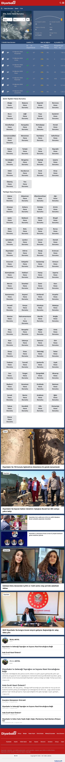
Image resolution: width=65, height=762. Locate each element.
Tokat (55, 353)
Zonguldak (40, 375)
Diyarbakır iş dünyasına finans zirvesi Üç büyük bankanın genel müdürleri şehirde (46, 534)
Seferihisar (55, 138)
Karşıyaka (25, 127)
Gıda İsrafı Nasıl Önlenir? (14, 685)
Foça (40, 116)
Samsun (40, 343)
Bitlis (10, 231)
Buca (10, 116)
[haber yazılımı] (58, 761)
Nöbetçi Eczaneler (50, 733)
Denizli (55, 242)
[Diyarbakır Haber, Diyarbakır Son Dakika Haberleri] (9, 733)
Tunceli (25, 364)
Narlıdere (40, 138)
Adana (10, 198)
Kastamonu (9, 296)
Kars (55, 286)
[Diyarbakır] (32, 488)
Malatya (55, 307)
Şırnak (10, 397)
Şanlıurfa (40, 364)
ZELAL (14, 639)
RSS (16, 756)
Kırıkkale (40, 386)
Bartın (25, 397)
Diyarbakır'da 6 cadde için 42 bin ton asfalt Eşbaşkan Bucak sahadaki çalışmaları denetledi (44, 518)
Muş (10, 332)
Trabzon (10, 364)
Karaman (24, 386)
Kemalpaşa (40, 127)
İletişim (25, 733)
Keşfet (16, 741)
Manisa (10, 318)
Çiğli (25, 116)
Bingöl (55, 220)
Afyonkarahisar (40, 198)
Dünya (56, 741)
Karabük (25, 408)
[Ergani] (32, 447)
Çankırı (25, 242)
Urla (40, 151)
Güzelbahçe (9, 127)
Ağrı (55, 198)
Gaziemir (55, 116)
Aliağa (10, 105)
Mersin (10, 286)
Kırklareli (40, 296)
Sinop (10, 353)
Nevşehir (24, 332)
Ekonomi (43, 741)
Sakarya (25, 343)
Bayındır (40, 105)
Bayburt (10, 386)
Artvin (55, 209)
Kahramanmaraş (25, 319)
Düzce (10, 419)
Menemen (25, 138)
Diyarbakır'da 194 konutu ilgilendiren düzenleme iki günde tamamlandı (31, 467)
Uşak (55, 364)
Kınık (40, 173)
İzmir (16, 8)
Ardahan (40, 397)
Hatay (40, 275)
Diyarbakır (10, 253)
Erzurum (9, 264)
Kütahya (40, 307)
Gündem (50, 741)
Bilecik (40, 220)
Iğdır (55, 397)
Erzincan (55, 253)
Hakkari (25, 275)
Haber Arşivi (31, 733)
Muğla (55, 318)
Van (10, 375)
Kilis (40, 408)
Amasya (10, 209)
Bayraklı (55, 151)
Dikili (10, 173)
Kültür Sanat (23, 741)
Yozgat (25, 375)
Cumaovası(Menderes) (10, 139)
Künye (19, 733)
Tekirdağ (40, 353)
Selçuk (10, 151)
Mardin (40, 318)
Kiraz (55, 173)
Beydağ (40, 162)
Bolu (25, 231)
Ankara (25, 209)
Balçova (25, 105)
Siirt (55, 343)
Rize (10, 343)
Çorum (40, 242)
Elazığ (40, 253)
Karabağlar (10, 162)
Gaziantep (40, 264)
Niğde (40, 332)
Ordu (55, 332)
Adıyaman (25, 198)
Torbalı (25, 151)
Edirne (25, 253)
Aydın (10, 220)
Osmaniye (55, 408)
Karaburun (25, 173)
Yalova (10, 408)
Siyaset (36, 741)
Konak (55, 127)
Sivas (25, 353)
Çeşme (55, 162)
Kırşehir (55, 296)
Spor (30, 741)
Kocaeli (10, 307)
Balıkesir (25, 220)
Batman (55, 386)
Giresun (55, 264)
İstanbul (25, 286)
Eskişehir (24, 264)
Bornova (55, 105)
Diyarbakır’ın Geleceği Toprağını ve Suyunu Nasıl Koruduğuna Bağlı (30, 670)
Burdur (40, 231)
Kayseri (25, 296)
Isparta (55, 275)
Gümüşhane (9, 275)
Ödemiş (10, 184)
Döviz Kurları (40, 733)
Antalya (40, 209)
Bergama (24, 162)
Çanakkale (10, 242)
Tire (21, 8)
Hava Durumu (8, 8)
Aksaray (55, 375)
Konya (25, 307)
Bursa (55, 231)
